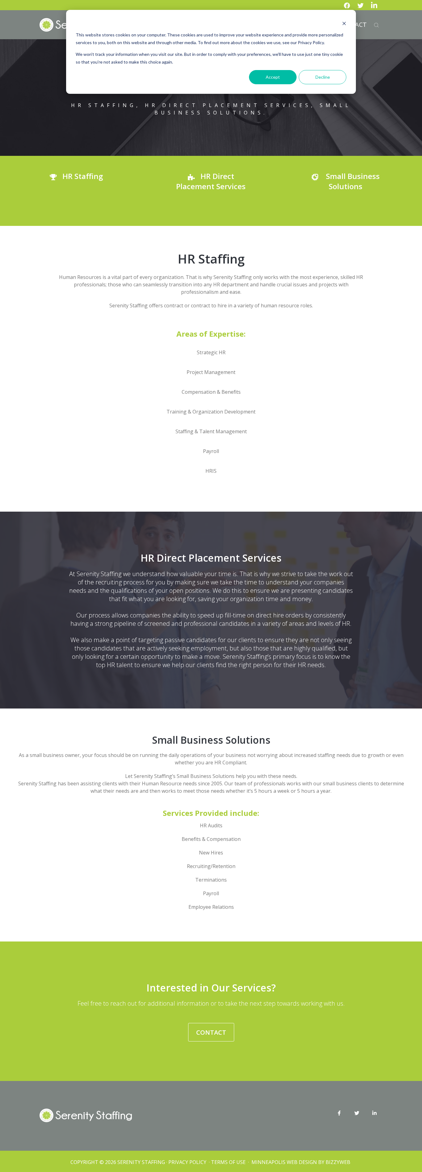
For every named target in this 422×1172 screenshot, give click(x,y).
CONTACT (211, 1032)
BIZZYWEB (338, 1162)
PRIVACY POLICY (188, 1162)
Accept (273, 77)
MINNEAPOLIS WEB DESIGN (284, 1162)
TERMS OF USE (228, 1162)
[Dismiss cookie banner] (344, 23)
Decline (322, 77)
